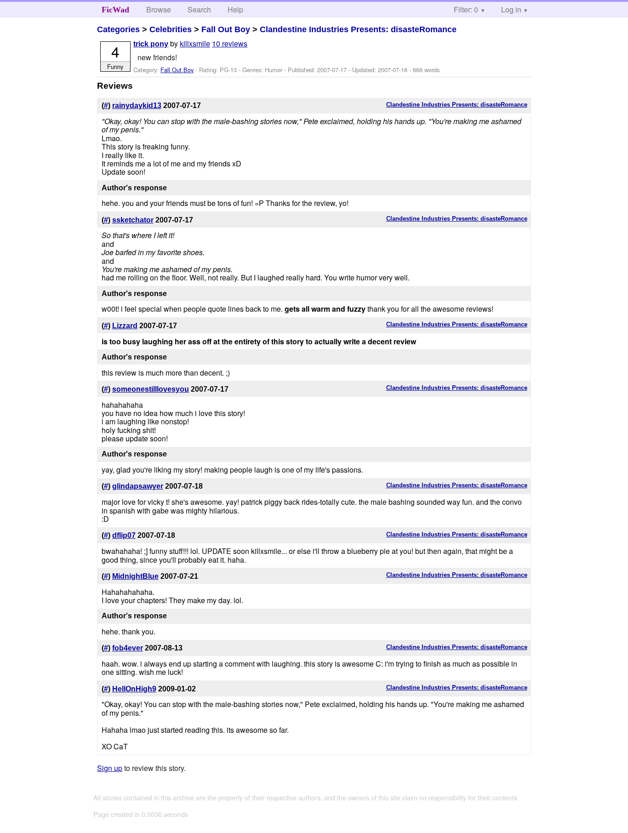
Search (199, 9)
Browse (158, 9)
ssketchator (133, 220)
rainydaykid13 (136, 105)
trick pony (150, 44)
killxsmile (195, 43)
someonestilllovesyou (150, 389)
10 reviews (229, 43)
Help (235, 9)
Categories (118, 29)
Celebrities (170, 29)
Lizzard (124, 326)
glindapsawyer (137, 486)
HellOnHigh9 (134, 689)
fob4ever (127, 648)
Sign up (109, 768)
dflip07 (124, 535)
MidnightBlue (135, 576)
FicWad (115, 9)
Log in (511, 9)
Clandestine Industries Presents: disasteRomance (358, 29)
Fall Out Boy (225, 29)
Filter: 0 (466, 9)
